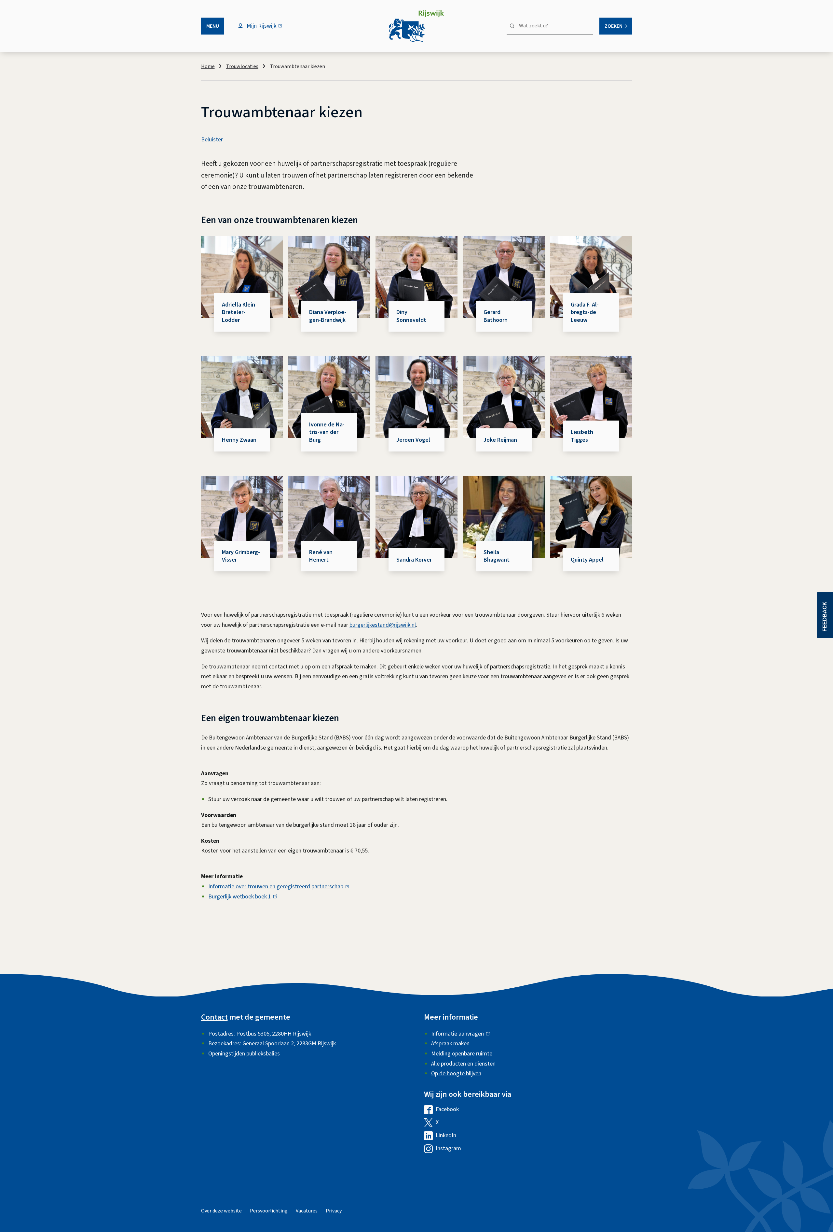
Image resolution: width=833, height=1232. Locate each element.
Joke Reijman (500, 440)
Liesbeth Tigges (582, 436)
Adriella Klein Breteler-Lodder (238, 312)
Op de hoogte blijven (456, 1073)
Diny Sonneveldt (411, 316)
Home (208, 66)
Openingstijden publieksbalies (244, 1054)
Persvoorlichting (269, 1210)
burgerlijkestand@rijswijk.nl (382, 625)
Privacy (334, 1210)
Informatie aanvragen (459, 1034)
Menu (212, 26)
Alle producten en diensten (463, 1064)
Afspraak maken (450, 1043)
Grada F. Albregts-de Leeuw (585, 312)
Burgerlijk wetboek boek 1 (241, 897)
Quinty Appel (587, 560)
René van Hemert (321, 556)
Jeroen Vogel (413, 440)
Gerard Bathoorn (496, 316)
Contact (214, 1017)
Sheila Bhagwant (497, 556)
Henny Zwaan (239, 440)
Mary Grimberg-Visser (241, 556)
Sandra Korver (414, 560)
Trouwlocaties (242, 66)
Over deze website (221, 1210)
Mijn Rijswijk (267, 29)
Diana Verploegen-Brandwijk (327, 316)
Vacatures (307, 1210)
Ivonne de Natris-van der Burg (327, 432)
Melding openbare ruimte (461, 1054)
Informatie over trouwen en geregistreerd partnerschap (277, 886)
